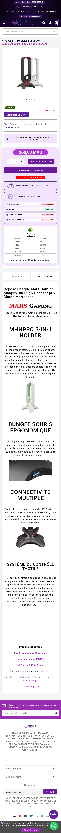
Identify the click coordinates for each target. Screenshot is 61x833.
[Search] (55, 31)
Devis (53, 814)
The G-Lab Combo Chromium (30, 653)
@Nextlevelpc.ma (30, 686)
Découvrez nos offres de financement (30, 260)
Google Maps (30, 680)
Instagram (24, 677)
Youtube (49, 677)
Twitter (37, 677)
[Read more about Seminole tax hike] (55, 713)
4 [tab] (34, 99)
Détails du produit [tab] (45, 276)
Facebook (10, 677)
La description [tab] (16, 276)
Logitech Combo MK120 (30, 659)
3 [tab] (31, 99)
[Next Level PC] (23, 23)
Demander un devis (17, 114)
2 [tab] (29, 99)
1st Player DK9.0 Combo (30, 665)
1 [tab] (26, 99)
